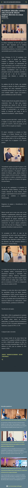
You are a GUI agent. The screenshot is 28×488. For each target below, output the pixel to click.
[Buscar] (26, 2)
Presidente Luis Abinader (12, 354)
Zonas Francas (5, 356)
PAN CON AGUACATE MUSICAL (12, 2)
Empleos (4, 354)
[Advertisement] (14, 388)
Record (20, 354)
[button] (2, 21)
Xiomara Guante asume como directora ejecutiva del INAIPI (13, 420)
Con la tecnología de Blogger (15, 486)
